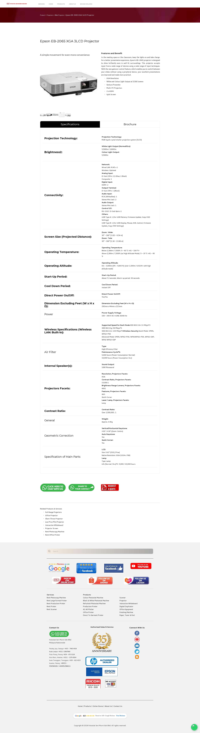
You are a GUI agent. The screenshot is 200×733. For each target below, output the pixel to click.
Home (51, 4)
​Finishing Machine (126, 612)
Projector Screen (51, 528)
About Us (72, 4)
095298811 (66, 666)
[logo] (16, 4)
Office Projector (51, 515)
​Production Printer (90, 606)
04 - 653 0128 (70, 654)
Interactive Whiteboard (54, 525)
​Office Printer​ (88, 612)
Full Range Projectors (53, 512)
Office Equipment (126, 609)
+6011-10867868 (64, 651)
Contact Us (118, 706)
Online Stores (98, 706)
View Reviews (120, 715)
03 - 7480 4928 (71, 649)
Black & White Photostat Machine (96, 600)
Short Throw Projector (54, 518)
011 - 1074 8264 (70, 657)
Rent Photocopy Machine (54, 531)
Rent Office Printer (52, 535)
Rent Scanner (52, 609)
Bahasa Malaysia (86, 4)
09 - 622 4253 (76, 660)
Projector (123, 600)
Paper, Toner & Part (127, 615)
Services (41, 4)
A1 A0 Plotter (88, 609)
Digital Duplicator (126, 606)
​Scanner (122, 597)
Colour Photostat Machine (93, 597)
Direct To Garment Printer (93, 615)
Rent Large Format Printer (57, 600)
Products (61, 4)
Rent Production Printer (56, 603)
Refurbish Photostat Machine (94, 603)
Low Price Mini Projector (54, 522)
